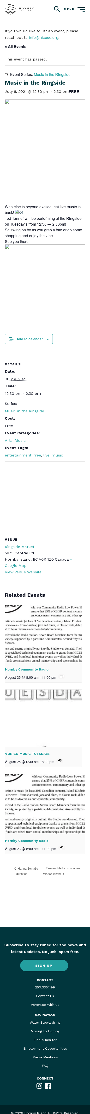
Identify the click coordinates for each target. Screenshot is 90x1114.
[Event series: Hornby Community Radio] (61, 676)
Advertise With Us (45, 1005)
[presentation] (43, 634)
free (37, 455)
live (46, 455)
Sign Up (44, 965)
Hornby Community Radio (26, 669)
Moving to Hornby (45, 1031)
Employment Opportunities (45, 1048)
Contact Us (45, 996)
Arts (8, 440)
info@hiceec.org (43, 37)
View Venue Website (23, 572)
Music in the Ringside (24, 411)
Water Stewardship (45, 1022)
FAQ (45, 1065)
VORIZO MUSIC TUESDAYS (27, 754)
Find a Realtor (45, 1040)
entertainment (18, 455)
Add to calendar (30, 338)
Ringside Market (19, 546)
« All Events (15, 46)
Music (20, 440)
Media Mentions (45, 1057)
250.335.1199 (45, 987)
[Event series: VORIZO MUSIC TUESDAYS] (59, 760)
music (57, 455)
